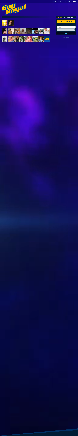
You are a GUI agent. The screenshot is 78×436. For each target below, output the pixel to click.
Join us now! (66, 21)
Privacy (64, 1)
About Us (74, 1)
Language (54, 1)
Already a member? (66, 25)
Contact (59, 1)
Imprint (69, 1)
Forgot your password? (66, 37)
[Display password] (74, 30)
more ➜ (47, 39)
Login (66, 34)
